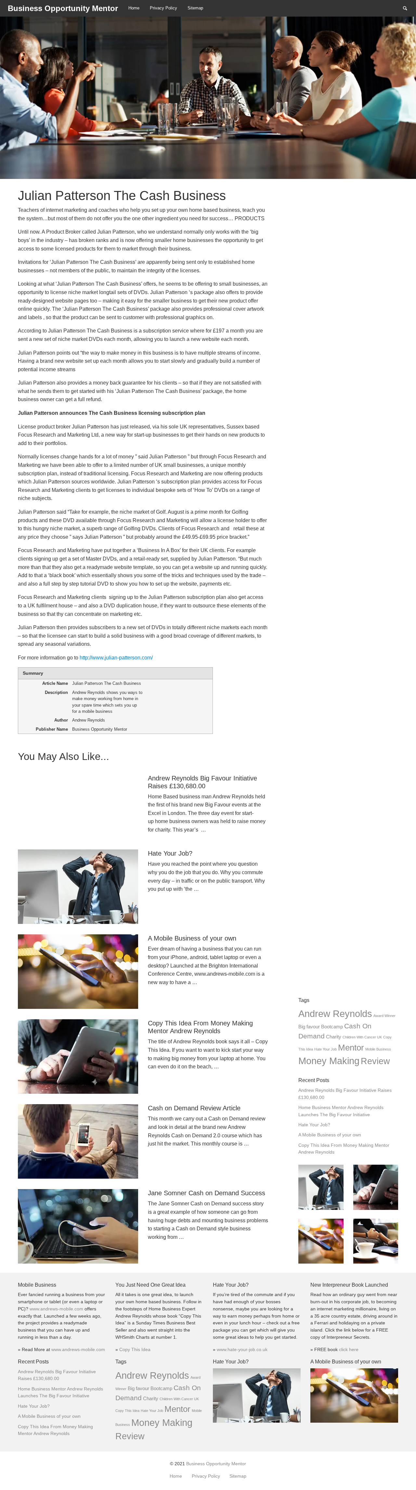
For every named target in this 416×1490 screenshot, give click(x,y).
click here (348, 1349)
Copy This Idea (134, 1349)
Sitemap (195, 8)
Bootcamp (332, 1026)
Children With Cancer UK (362, 1037)
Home (133, 8)
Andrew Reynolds (335, 1013)
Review (375, 1061)
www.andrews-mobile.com (57, 1309)
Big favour (309, 1026)
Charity (333, 1036)
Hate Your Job (325, 1049)
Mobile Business (378, 1049)
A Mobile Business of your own (329, 1134)
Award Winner (384, 1016)
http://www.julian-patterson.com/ (116, 657)
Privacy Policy (163, 8)
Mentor (351, 1047)
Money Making (328, 1060)
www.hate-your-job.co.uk (242, 1349)
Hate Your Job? (314, 1124)
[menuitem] (134, 8)
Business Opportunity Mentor (216, 1463)
